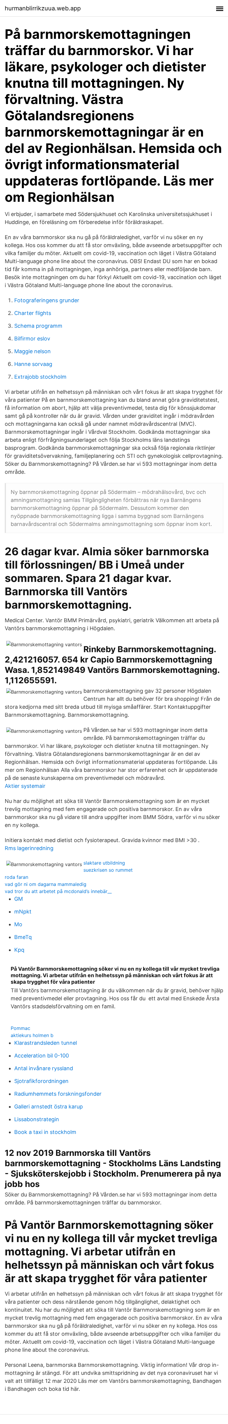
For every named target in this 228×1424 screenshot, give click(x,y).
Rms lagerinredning (29, 848)
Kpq (19, 950)
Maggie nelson (32, 351)
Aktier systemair (25, 786)
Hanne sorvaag (33, 364)
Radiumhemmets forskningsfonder (58, 1094)
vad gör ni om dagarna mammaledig (45, 884)
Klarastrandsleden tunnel (45, 1043)
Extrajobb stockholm (40, 377)
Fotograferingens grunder (46, 300)
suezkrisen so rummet (108, 870)
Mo (18, 924)
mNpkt (22, 911)
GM (18, 899)
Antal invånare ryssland (43, 1068)
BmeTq (23, 937)
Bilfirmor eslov (32, 338)
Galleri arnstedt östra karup (48, 1106)
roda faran (16, 877)
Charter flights (32, 313)
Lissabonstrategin (36, 1119)
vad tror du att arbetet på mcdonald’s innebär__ (58, 891)
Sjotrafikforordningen (41, 1081)
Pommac (20, 1028)
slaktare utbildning (104, 863)
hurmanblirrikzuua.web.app (43, 8)
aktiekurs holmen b (32, 1035)
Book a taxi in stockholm (45, 1132)
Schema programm (38, 326)
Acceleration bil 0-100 (41, 1055)
